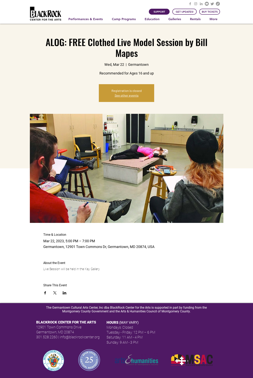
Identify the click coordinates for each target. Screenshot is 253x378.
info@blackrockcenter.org (80, 337)
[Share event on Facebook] (45, 292)
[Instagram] (196, 4)
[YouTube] (207, 4)
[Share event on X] (55, 292)
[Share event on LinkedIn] (64, 292)
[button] (87, 19)
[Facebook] (190, 4)
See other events (127, 95)
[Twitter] (212, 4)
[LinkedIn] (201, 4)
